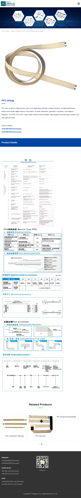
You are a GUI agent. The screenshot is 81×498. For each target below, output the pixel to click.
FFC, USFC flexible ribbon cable (33, 31)
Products (19, 31)
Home (13, 31)
